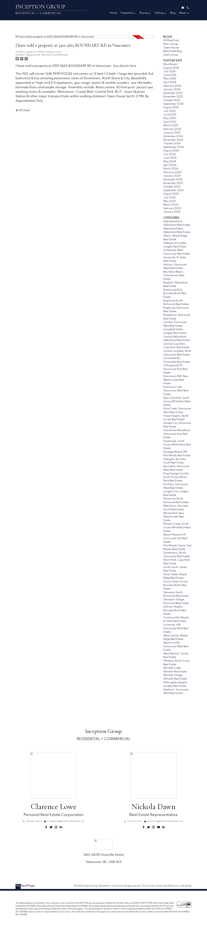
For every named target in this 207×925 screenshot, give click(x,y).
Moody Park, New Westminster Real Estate (173, 517)
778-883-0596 (34, 821)
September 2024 (173, 147)
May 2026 (169, 78)
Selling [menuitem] (159, 13)
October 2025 (171, 100)
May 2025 (169, 118)
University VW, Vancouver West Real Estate (176, 628)
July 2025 (169, 111)
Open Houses (171, 47)
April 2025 (169, 122)
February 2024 (172, 172)
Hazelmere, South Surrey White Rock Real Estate (177, 445)
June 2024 (169, 158)
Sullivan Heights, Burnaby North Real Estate (174, 610)
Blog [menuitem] (172, 13)
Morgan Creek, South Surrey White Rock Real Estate (177, 527)
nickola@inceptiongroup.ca (165, 821)
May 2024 (169, 161)
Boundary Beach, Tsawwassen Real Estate (173, 275)
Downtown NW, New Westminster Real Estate (175, 380)
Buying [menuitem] (144, 13)
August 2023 (171, 194)
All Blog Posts (171, 40)
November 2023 (173, 183)
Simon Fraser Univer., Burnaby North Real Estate (176, 585)
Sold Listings (170, 55)
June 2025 (169, 114)
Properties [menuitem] (127, 13)
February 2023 (172, 208)
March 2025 (170, 125)
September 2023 (173, 190)
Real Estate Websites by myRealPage (174, 886)
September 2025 (173, 104)
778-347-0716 (134, 821)
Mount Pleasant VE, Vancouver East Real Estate (175, 538)
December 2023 (173, 179)
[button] (32, 821)
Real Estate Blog (172, 51)
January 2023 (172, 212)
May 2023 (169, 201)
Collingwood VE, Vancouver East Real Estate (46, 55)
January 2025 (172, 132)
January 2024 (172, 176)
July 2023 (169, 197)
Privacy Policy (149, 886)
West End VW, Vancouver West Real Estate (176, 646)
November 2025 (173, 96)
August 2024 (171, 150)
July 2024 (169, 154)
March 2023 (170, 204)
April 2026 (169, 82)
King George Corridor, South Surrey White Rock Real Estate (176, 477)
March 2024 (170, 168)
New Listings (170, 44)
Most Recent (170, 64)
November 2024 (173, 140)
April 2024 (169, 165)
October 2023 (171, 186)
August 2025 (171, 107)
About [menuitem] (182, 13)
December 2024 (173, 136)
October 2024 (171, 143)
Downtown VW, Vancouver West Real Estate (176, 391)
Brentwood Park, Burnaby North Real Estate (174, 293)
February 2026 (172, 86)
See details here (124, 66)
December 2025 (173, 93)
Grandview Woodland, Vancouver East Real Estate (177, 434)
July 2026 (169, 71)
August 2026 (171, 68)
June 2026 (169, 75)
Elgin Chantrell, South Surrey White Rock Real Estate (177, 401)
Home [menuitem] (113, 13)
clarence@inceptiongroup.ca (65, 821)
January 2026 (172, 89)
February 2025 (172, 129)
